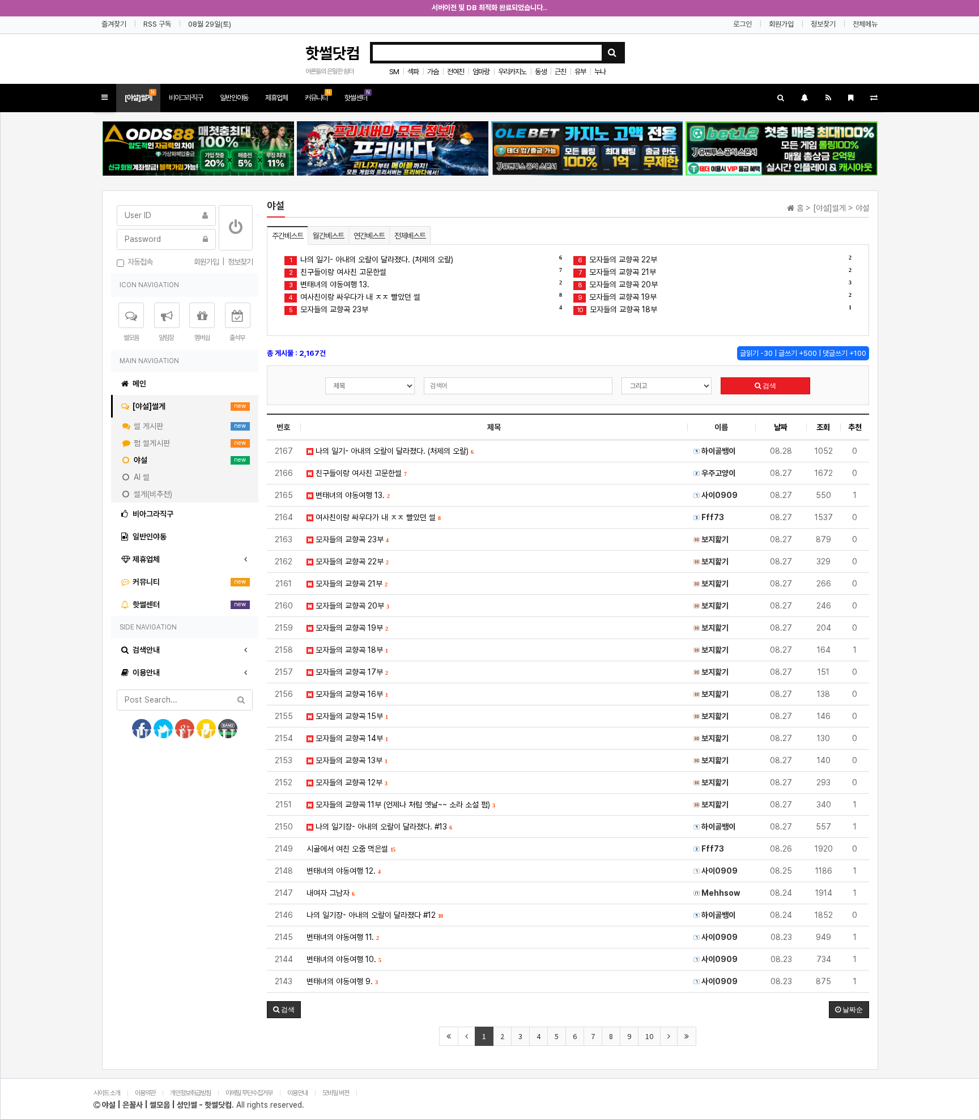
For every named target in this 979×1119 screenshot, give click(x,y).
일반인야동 (234, 97)
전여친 (455, 71)
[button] (104, 98)
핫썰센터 (357, 95)
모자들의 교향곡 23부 (425, 309)
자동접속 (138, 261)
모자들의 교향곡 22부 (714, 259)
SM (394, 71)
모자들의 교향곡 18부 (714, 309)
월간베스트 (328, 235)
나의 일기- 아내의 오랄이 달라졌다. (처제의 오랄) (426, 259)
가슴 (433, 71)
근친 (560, 71)
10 (649, 1036)
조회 (823, 427)
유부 (580, 71)
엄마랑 (481, 71)
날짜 (781, 427)
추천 (855, 427)
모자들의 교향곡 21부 (714, 271)
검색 (768, 386)
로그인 (742, 24)
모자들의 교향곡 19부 (714, 296)
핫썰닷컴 (332, 53)
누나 (600, 71)
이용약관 (145, 1093)
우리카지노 (512, 71)
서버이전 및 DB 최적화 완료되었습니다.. (489, 7)
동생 (540, 71)
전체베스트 (409, 235)
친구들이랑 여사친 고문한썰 (425, 271)
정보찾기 (823, 24)
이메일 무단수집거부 (249, 1093)
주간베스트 (287, 235)
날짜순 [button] (852, 1010)
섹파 (413, 71)
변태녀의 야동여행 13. (425, 284)
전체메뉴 (865, 24)
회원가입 (781, 24)
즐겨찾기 (113, 24)
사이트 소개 (106, 1093)
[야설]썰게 (140, 95)
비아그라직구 (186, 97)
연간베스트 (369, 235)
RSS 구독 (157, 24)
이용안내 (297, 1093)
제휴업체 (276, 97)
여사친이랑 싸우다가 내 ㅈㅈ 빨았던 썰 (425, 296)
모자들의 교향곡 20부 (714, 284)
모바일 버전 (336, 1093)
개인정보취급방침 (190, 1093)
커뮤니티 (317, 95)
